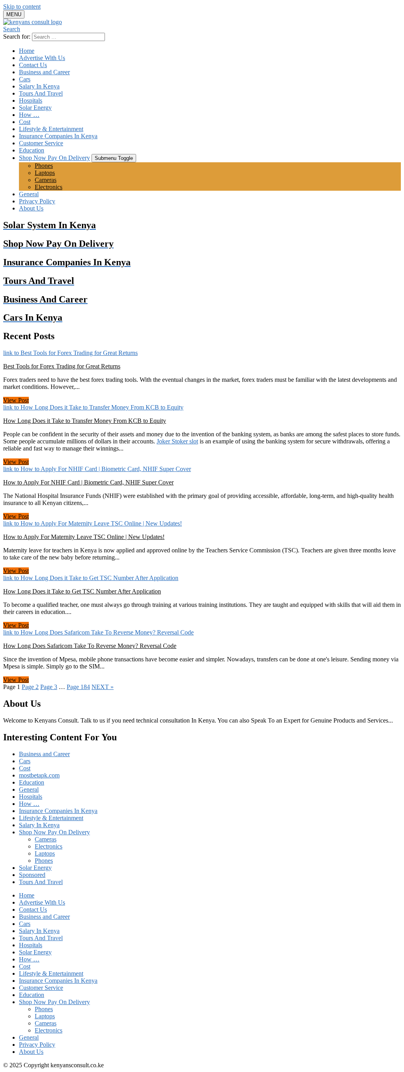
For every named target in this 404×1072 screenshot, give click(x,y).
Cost (24, 121)
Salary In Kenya (39, 86)
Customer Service (41, 143)
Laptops (45, 172)
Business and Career (44, 72)
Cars (24, 79)
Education (31, 150)
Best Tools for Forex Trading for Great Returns (61, 366)
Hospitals (30, 100)
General (29, 194)
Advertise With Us (42, 57)
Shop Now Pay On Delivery (54, 157)
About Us (31, 208)
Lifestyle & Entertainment (51, 129)
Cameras (45, 179)
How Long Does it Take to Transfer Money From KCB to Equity (84, 420)
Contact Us (33, 65)
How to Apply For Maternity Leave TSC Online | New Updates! (84, 536)
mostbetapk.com (39, 775)
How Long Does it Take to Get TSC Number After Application (82, 591)
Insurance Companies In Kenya (58, 136)
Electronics (48, 187)
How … (29, 114)
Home (26, 50)
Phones (44, 165)
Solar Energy (35, 107)
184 (78, 686)
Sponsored (32, 874)
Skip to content (22, 6)
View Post (16, 400)
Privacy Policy (37, 201)
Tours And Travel (41, 93)
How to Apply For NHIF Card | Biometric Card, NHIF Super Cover (88, 482)
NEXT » (103, 686)
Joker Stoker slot (177, 441)
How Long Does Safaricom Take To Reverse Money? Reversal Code (89, 645)
